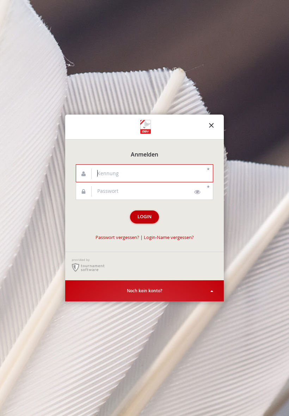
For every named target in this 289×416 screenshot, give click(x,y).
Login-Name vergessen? (169, 237)
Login (144, 217)
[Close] (211, 127)
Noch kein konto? (144, 291)
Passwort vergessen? (117, 237)
